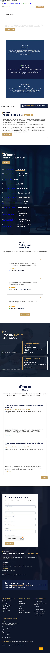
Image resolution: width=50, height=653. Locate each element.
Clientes (21, 607)
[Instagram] (5, 638)
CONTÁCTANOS (21, 29)
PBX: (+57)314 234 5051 (8, 601)
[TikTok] (10, 638)
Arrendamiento (39, 601)
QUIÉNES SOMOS (10, 29)
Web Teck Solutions (20, 645)
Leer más (8, 435)
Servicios (21, 605)
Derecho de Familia (40, 613)
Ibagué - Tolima (20, 130)
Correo (6, 510)
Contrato (38, 606)
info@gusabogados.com (18, 1)
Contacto (41, 585)
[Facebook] (3, 638)
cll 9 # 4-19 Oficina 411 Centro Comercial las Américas (17, 566)
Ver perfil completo (28, 352)
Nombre (7, 503)
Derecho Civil (39, 608)
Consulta (7, 528)
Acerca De (22, 603)
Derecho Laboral (39, 615)
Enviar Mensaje (9, 543)
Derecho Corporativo (40, 611)
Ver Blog (44, 477)
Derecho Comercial (40, 609)
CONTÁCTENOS (40, 6)
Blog (20, 608)
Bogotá (14, 130)
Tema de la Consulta (10, 522)
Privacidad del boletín (24, 612)
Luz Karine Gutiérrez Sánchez (34, 124)
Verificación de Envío (10, 535)
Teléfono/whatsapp (9, 516)
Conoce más (7, 134)
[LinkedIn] (8, 638)
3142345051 (11, 570)
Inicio (20, 601)
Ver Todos (6, 162)
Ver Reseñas (25, 314)
